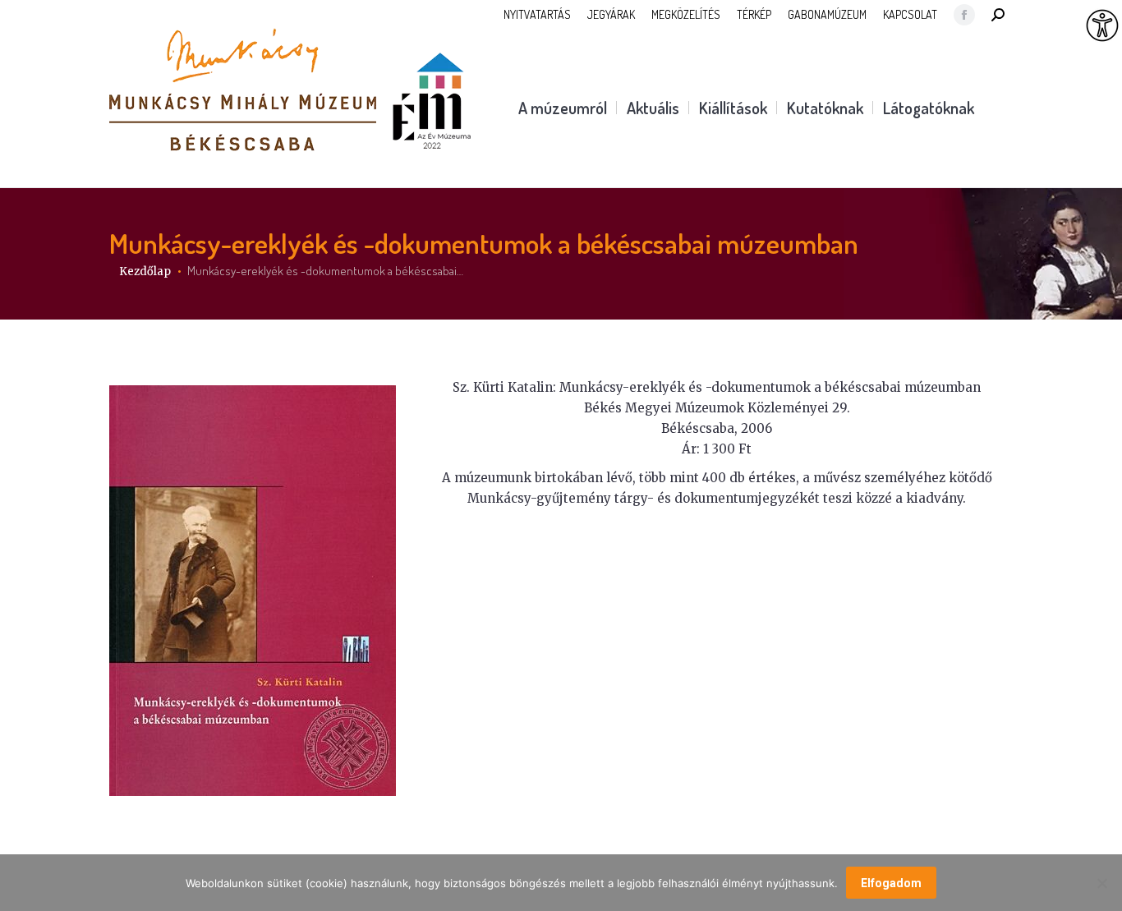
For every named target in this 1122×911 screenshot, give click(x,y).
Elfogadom (891, 883)
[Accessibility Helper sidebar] (1102, 26)
